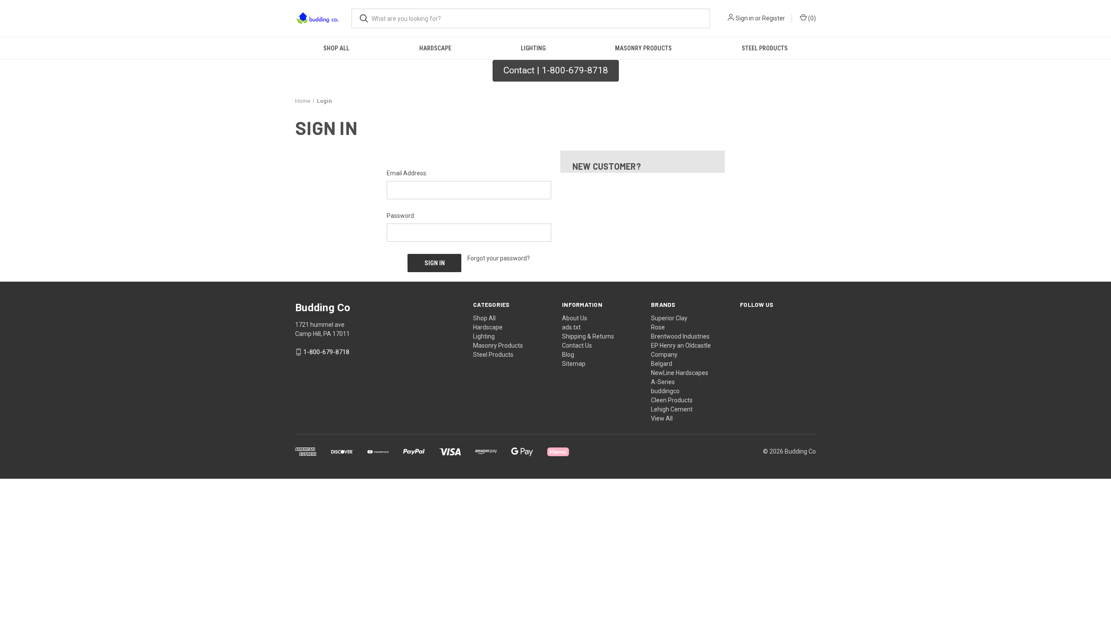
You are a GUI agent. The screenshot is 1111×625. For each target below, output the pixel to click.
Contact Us (577, 345)
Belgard (661, 363)
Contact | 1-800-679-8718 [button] (555, 70)
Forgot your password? (498, 258)
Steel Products (765, 48)
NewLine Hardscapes (679, 372)
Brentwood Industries (680, 336)
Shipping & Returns (588, 336)
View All (662, 418)
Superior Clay (669, 318)
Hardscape (435, 48)
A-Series (663, 381)
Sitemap (573, 363)
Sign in (745, 18)
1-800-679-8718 (326, 352)
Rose (658, 327)
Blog (568, 354)
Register (773, 18)
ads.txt (571, 327)
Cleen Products (672, 400)
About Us (574, 318)
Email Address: (407, 173)
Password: (401, 215)
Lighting (533, 48)
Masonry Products (643, 48)
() (811, 18)
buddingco (665, 391)
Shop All (336, 48)
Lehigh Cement (672, 409)
